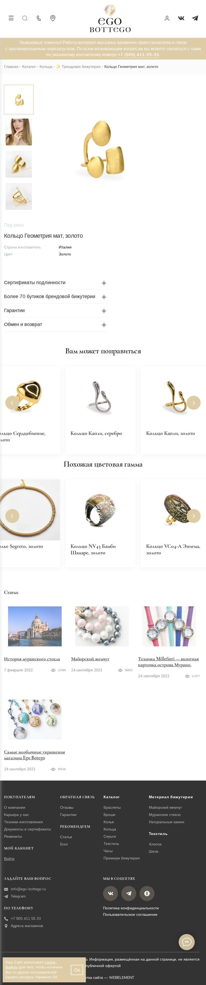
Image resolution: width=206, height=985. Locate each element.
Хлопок (155, 844)
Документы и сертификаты (27, 829)
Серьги (110, 836)
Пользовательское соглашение (130, 914)
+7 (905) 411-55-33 (138, 55)
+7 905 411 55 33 (26, 918)
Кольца (46, 66)
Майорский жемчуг (90, 659)
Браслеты (112, 807)
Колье (109, 822)
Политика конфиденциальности (131, 908)
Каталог (29, 66)
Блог (64, 844)
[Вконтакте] (181, 18)
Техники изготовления (23, 822)
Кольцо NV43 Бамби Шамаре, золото (93, 549)
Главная (11, 66)
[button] (12, 403)
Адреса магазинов (27, 925)
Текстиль (111, 843)
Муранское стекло (165, 814)
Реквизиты (13, 836)
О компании (14, 807)
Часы (108, 851)
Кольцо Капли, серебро (96, 433)
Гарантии (68, 814)
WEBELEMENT (121, 977)
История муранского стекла (32, 659)
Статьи (66, 837)
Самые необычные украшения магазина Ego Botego (34, 755)
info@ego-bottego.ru (28, 889)
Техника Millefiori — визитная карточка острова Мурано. (168, 662)
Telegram (18, 896)
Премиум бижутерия (122, 858)
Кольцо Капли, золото (170, 433)
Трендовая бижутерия (81, 66)
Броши (109, 814)
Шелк (153, 851)
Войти (9, 858)
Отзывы (66, 807)
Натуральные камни (166, 822)
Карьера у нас (16, 814)
